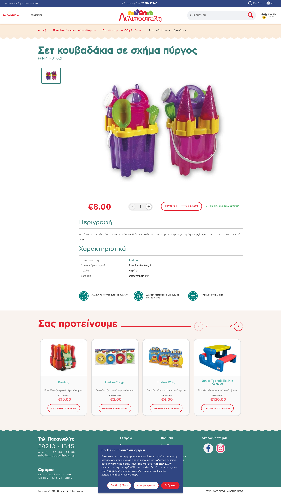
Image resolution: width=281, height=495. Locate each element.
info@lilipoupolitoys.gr (56, 455)
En (272, 3)
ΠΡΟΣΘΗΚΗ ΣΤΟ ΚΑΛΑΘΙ (63, 408)
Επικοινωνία (31, 3)
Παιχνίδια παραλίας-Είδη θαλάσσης (122, 30)
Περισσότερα (130, 475)
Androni (134, 260)
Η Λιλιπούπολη (13, 3)
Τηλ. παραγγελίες (139, 3)
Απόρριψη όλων (146, 485)
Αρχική (42, 30)
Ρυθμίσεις (170, 485)
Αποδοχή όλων (119, 485)
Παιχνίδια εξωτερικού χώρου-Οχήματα (74, 30)
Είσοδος (257, 3)
